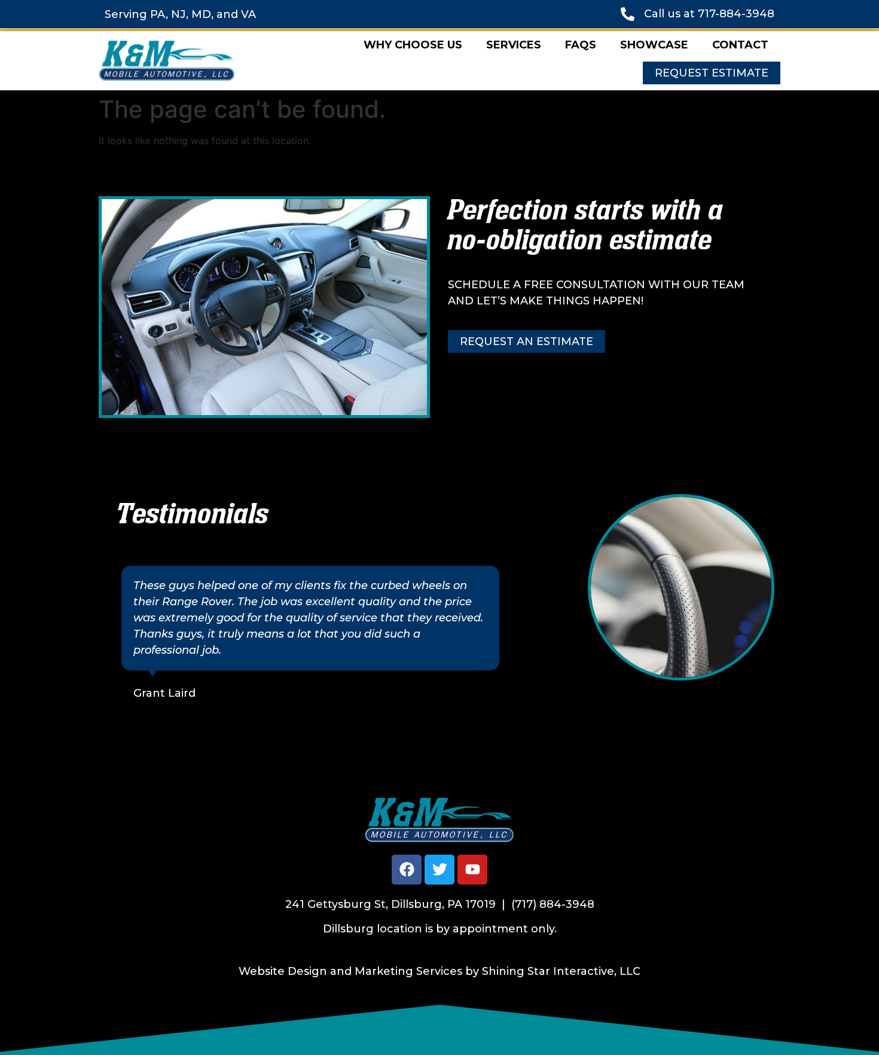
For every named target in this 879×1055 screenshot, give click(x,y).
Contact (740, 44)
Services (513, 44)
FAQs (580, 44)
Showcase (654, 44)
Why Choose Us (413, 44)
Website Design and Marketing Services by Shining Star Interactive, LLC (439, 971)
